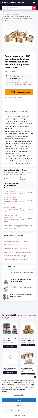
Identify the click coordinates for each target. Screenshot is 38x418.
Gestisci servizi (18, 395)
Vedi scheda (10, 346)
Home (4, 14)
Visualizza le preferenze (19, 411)
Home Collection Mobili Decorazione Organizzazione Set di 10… (9, 341)
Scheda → (30, 192)
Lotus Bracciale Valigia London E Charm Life (9, 369)
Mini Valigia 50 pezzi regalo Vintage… (21, 287)
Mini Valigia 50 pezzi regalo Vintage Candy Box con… (11, 209)
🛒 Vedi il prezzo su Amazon (19, 92)
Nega (19, 405)
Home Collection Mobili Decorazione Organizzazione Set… (21, 295)
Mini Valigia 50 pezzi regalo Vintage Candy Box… (27, 369)
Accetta (19, 400)
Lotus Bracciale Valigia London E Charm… (22, 272)
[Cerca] (34, 8)
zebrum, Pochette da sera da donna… (16, 241)
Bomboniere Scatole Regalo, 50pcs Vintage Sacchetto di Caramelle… (28, 340)
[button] (35, 377)
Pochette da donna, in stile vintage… (15, 256)
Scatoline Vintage (12, 14)
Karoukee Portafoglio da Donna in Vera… (16, 248)
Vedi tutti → (32, 315)
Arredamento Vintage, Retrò (14, 2)
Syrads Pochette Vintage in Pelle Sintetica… (18, 252)
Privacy (23, 415)
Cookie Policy (16, 415)
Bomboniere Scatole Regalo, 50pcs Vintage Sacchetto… (20, 280)
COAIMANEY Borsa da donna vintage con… (17, 245)
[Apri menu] (34, 2)
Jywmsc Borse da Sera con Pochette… (16, 259)
